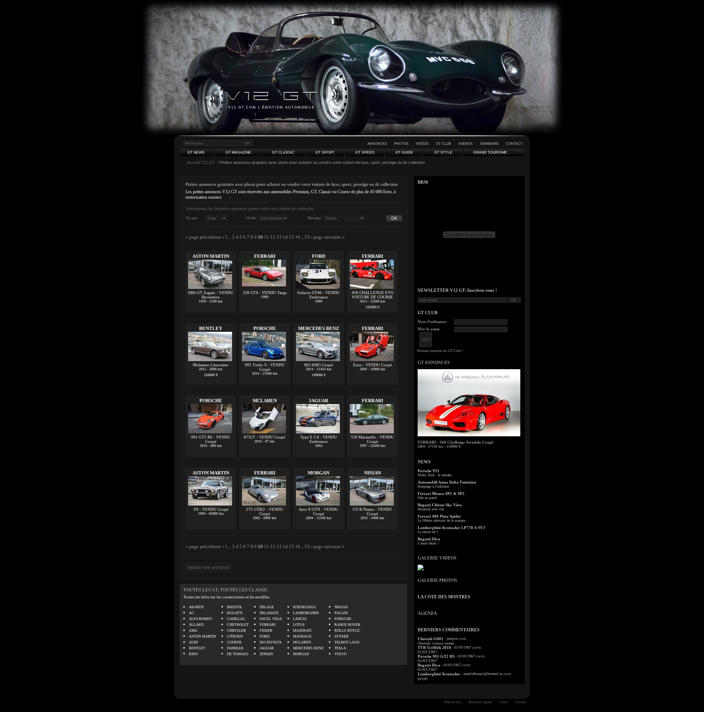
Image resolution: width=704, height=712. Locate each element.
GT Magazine (238, 152)
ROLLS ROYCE (347, 630)
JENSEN (266, 654)
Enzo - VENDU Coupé (372, 365)
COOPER (234, 642)
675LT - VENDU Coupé (264, 437)
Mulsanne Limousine (210, 365)
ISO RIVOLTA (271, 642)
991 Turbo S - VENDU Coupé (265, 367)
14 (285, 237)
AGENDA (427, 613)
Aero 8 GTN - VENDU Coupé (318, 511)
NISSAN (372, 473)
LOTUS (299, 625)
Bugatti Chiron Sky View (440, 505)
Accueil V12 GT (201, 162)
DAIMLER (235, 648)
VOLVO (340, 654)
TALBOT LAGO (346, 642)
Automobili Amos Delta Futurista (447, 482)
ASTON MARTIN (210, 256)
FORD (318, 256)
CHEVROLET (238, 625)
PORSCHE (264, 328)
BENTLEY (210, 328)
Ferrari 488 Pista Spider (439, 516)
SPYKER (341, 636)
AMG (193, 630)
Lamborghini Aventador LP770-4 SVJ (451, 527)
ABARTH (196, 607)
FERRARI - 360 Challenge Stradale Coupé (456, 442)
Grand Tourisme (490, 152)
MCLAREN (265, 400)
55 (307, 237)
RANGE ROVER (347, 625)
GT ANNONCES (434, 362)
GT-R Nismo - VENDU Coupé (372, 511)
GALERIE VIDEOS (437, 558)
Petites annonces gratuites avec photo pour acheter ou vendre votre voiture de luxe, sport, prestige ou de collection (292, 184)
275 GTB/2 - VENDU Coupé (264, 511)
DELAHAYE (269, 613)
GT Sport (324, 152)
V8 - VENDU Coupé (210, 509)
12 (272, 237)
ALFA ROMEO (200, 619)
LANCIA (300, 619)
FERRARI (264, 256)
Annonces (377, 144)
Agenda (465, 144)
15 (291, 237)
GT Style (443, 152)
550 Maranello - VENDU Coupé (372, 439)
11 (266, 237)
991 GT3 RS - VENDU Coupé (210, 439)
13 (279, 237)
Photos (401, 144)
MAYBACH (302, 636)
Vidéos (422, 144)
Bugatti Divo (429, 539)
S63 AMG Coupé (318, 365)
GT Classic (283, 152)
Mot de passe (429, 329)
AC (191, 613)
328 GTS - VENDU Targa (265, 292)
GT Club (443, 144)
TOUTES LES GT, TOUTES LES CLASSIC (225, 589)
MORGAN (318, 473)
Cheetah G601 (430, 638)
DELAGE (267, 607)
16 (297, 237)
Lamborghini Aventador (439, 674)
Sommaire (489, 144)
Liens (504, 702)
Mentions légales (480, 702)
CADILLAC (236, 619)
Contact (514, 144)
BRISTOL (234, 607)
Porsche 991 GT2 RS (436, 656)
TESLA (340, 648)
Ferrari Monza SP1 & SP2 (441, 493)
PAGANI (341, 613)
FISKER (266, 630)
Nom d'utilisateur (432, 321)
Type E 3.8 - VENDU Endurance (318, 439)
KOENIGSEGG (304, 607)
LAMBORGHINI (306, 613)
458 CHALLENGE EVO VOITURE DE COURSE (372, 294)
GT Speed (364, 152)
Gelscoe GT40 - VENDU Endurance (318, 294)
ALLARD (196, 625)
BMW (193, 654)
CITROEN (235, 636)
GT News (196, 152)
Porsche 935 (428, 471)
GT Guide (404, 152)
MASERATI (302, 630)
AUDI (193, 642)
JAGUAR (318, 400)
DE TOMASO (237, 654)
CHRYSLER (236, 630)
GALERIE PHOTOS (437, 580)
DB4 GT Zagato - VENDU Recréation (210, 294)
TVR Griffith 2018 (434, 647)
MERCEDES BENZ (318, 328)
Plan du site (452, 702)
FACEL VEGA (271, 619)
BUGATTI (234, 613)
